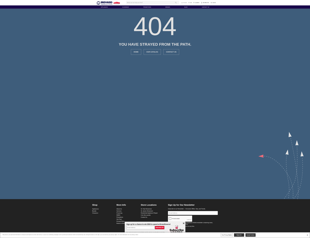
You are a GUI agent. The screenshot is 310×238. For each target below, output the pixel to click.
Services (118, 211)
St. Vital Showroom (146, 209)
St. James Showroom (147, 211)
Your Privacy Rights (227, 235)
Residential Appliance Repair (149, 213)
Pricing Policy (120, 221)
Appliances (104, 7)
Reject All (239, 235)
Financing (119, 213)
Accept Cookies (251, 235)
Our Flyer (119, 219)
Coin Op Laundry (146, 215)
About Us (119, 209)
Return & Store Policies (123, 223)
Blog (186, 7)
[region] (155, 235)
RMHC (118, 215)
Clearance (125, 7)
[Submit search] (175, 2)
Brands (167, 7)
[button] (182, 3)
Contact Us (205, 7)
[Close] (307, 235)
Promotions (147, 7)
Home (136, 52)
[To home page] (108, 2)
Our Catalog (152, 52)
